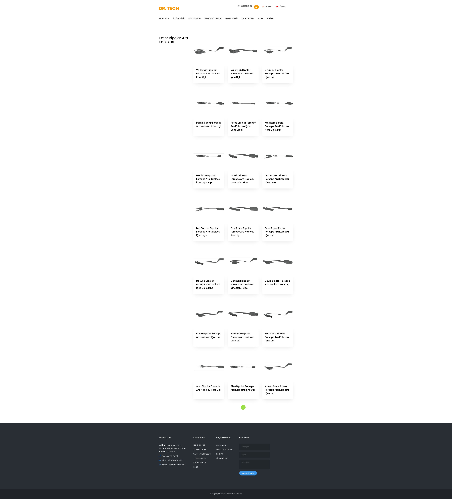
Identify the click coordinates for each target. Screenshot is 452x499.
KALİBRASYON (248, 18)
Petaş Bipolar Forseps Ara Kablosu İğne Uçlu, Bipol (243, 126)
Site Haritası (221, 458)
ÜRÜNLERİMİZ (179, 18)
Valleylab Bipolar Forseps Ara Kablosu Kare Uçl (208, 73)
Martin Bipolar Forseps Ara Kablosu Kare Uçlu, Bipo (242, 179)
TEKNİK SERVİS (231, 18)
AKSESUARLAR (194, 18)
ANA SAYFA (164, 18)
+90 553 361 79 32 (244, 6)
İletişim (219, 454)
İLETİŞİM (270, 18)
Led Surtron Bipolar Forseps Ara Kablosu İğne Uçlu (277, 179)
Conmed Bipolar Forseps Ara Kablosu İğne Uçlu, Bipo (242, 284)
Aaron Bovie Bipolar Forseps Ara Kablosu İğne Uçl (277, 390)
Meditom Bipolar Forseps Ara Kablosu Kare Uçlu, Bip (277, 126)
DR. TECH (169, 8)
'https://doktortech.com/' (174, 464)
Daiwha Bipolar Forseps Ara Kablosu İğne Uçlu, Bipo (208, 284)
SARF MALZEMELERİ (213, 18)
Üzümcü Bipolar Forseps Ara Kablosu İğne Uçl (277, 73)
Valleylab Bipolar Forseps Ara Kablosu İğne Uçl (242, 73)
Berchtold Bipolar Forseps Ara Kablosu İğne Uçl (277, 337)
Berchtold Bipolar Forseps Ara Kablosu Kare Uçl (242, 337)
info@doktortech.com (172, 460)
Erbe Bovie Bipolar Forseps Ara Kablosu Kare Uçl (242, 231)
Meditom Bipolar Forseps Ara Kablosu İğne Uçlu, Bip (208, 179)
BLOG (260, 18)
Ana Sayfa (221, 445)
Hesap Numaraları (224, 449)
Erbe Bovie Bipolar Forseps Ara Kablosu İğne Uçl (277, 231)
